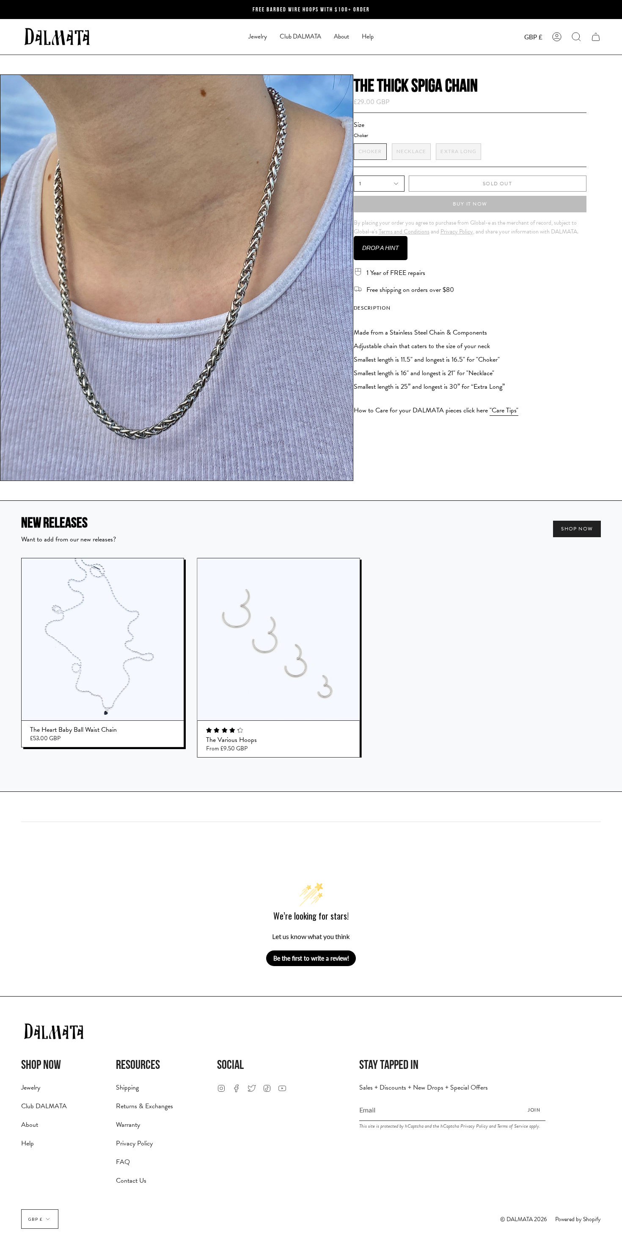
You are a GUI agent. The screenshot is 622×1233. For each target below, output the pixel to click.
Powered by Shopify (578, 1219)
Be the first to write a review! (311, 958)
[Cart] (595, 37)
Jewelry (30, 1087)
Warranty (128, 1125)
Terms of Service (512, 1126)
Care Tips (504, 410)
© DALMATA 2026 (523, 1219)
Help (27, 1143)
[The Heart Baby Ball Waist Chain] (103, 639)
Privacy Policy (134, 1143)
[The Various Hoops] (279, 639)
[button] (257, 37)
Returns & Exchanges (144, 1106)
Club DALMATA (44, 1106)
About (29, 1125)
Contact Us (131, 1180)
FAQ (123, 1162)
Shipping (127, 1087)
